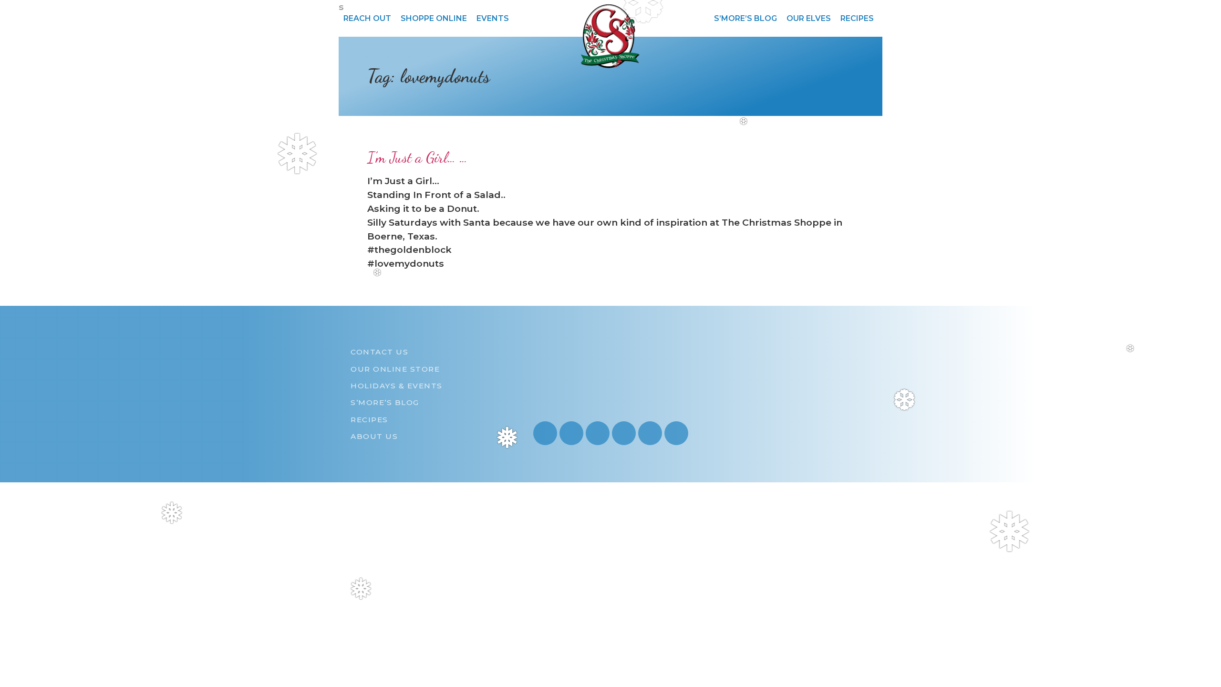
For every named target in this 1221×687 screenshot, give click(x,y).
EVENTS (492, 18)
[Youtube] (571, 433)
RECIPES (857, 18)
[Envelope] (650, 433)
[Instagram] (545, 433)
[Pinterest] (624, 433)
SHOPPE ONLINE (434, 18)
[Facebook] (598, 433)
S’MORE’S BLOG (745, 18)
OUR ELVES (808, 18)
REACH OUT (367, 18)
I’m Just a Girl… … (417, 157)
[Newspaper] (676, 433)
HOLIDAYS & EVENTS (397, 385)
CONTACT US (379, 351)
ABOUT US (374, 436)
